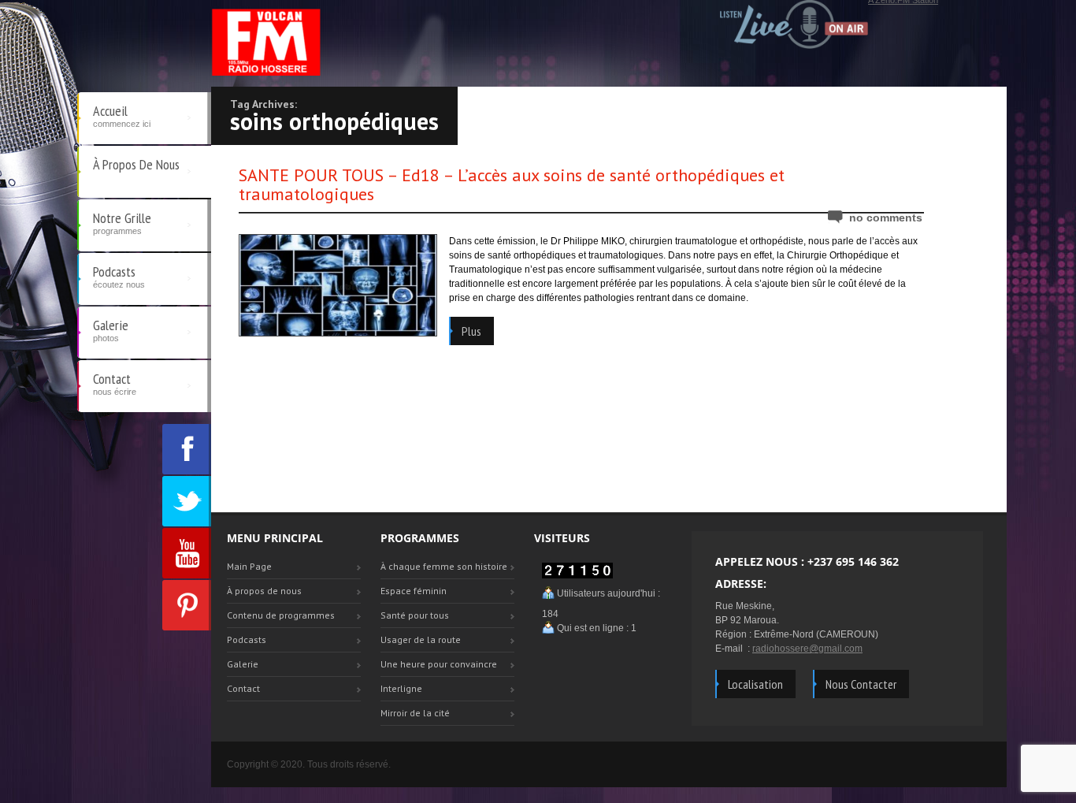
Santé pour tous (414, 615)
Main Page (249, 566)
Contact (114, 383)
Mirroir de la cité (415, 713)
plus (471, 331)
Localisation (755, 684)
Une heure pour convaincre (438, 664)
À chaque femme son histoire (443, 566)
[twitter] (186, 501)
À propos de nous (136, 164)
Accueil (121, 115)
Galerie (110, 329)
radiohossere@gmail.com (807, 648)
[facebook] (186, 449)
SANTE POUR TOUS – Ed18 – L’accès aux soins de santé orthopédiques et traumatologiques (512, 184)
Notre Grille (122, 222)
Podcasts (119, 275)
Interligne (401, 688)
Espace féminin (413, 591)
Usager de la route (420, 639)
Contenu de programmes (281, 615)
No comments (885, 217)
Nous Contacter (861, 684)
